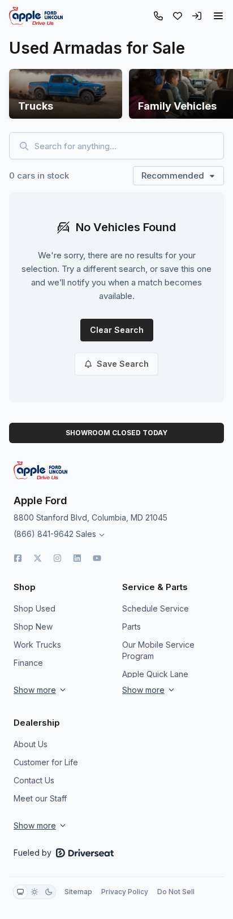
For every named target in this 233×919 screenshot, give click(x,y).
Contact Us (34, 780)
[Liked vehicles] (178, 16)
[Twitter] (37, 558)
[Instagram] (57, 558)
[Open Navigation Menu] (218, 15)
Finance (28, 662)
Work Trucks (37, 644)
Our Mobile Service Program (158, 650)
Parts (131, 626)
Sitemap (78, 891)
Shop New (33, 626)
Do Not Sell (176, 891)
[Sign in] (197, 16)
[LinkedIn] (77, 558)
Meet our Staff (40, 798)
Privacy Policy (124, 891)
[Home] (36, 16)
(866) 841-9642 (44, 534)
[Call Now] (158, 16)
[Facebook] (18, 558)
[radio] (20, 892)
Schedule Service (155, 608)
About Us (31, 744)
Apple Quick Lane (155, 674)
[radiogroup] (34, 892)
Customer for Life (46, 762)
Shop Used (34, 608)
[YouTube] (97, 558)
